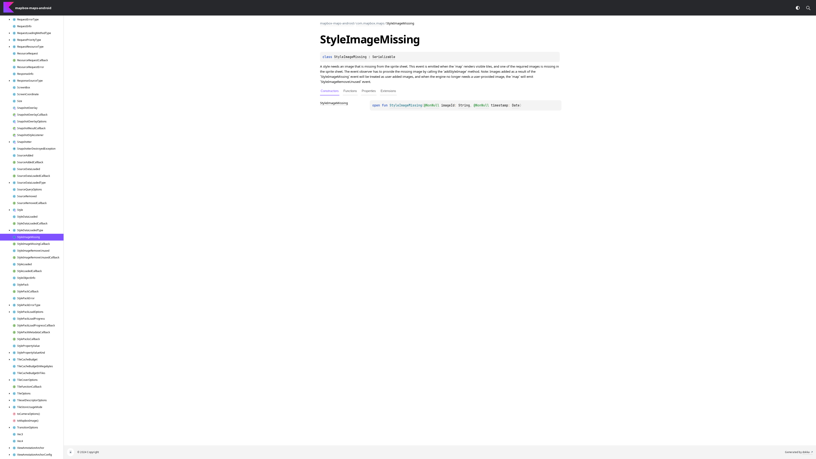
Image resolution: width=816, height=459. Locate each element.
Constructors (330, 91)
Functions (350, 91)
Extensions (388, 91)
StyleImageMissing (350, 57)
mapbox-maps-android (337, 23)
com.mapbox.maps (370, 23)
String (464, 105)
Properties (369, 91)
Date (516, 105)
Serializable (383, 57)
